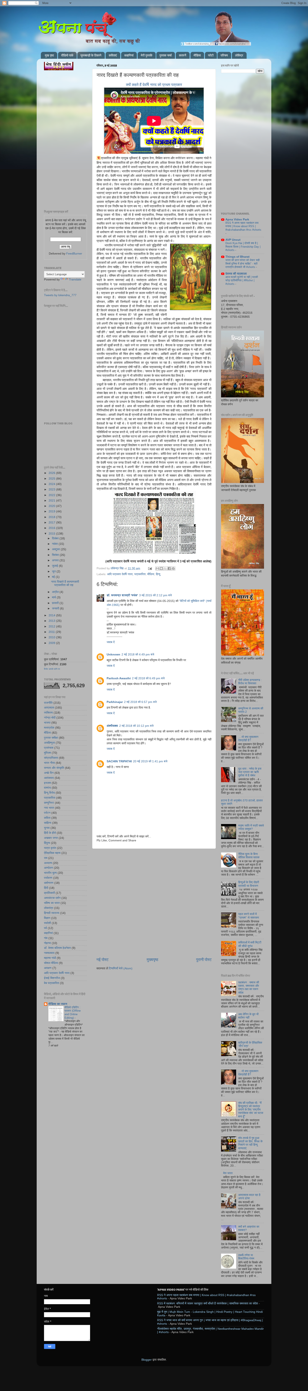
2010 (52, 637)
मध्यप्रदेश (49, 727)
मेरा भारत (228, 1173)
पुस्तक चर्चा (165, 55)
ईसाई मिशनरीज (52, 978)
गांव (46, 938)
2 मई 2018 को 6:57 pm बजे (140, 702)
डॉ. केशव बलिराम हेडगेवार (57, 948)
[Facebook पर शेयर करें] (169, 568)
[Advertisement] (154, 870)
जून (54, 571)
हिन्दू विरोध (49, 792)
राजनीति (48, 702)
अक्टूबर (56, 549)
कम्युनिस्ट (49, 802)
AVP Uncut (233, 239)
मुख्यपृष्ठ (152, 959)
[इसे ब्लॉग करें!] (161, 568)
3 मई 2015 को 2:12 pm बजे (155, 595)
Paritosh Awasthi (119, 678)
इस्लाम (47, 782)
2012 (52, 626)
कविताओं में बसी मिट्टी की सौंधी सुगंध (249, 944)
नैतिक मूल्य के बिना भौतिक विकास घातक (248, 855)
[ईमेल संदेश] (150, 568)
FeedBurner (74, 253)
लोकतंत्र (48, 908)
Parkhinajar (115, 702)
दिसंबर (56, 538)
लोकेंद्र (239, 55)
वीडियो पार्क (67, 55)
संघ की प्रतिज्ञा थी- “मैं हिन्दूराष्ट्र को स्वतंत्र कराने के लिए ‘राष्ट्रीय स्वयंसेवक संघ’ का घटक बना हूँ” (250, 1109)
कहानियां (128, 55)
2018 (52, 517)
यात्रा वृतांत (50, 848)
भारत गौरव (49, 762)
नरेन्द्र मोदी (50, 717)
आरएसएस (49, 707)
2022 (52, 495)
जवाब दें (111, 642)
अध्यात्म (48, 863)
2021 (52, 500)
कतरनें (182, 55)
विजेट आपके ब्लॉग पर (52, 669)
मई (54, 576)
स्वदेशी (47, 923)
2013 (52, 620)
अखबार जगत (51, 837)
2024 (52, 484)
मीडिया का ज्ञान (57, 1004)
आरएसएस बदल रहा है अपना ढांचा (249, 1196)
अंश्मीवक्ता (112, 725)
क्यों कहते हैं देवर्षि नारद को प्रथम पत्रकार (154, 85)
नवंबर (55, 543)
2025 (52, 478)
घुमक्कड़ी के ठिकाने (90, 55)
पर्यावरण (48, 877)
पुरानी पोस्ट (204, 959)
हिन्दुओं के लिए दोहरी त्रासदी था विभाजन (248, 884)
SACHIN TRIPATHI (119, 761)
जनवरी (56, 608)
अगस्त (56, 560)
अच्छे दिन (49, 772)
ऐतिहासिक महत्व (52, 853)
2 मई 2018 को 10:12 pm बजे (136, 725)
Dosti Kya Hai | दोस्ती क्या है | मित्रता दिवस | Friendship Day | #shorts (242, 247)
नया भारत (49, 807)
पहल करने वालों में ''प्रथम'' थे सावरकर (248, 915)
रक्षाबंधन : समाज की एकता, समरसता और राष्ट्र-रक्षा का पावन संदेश (248, 987)
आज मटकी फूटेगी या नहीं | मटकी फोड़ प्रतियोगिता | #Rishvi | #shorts (241, 280)
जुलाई (55, 565)
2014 (52, 615)
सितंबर (56, 555)
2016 (52, 528)
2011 (52, 631)
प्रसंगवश (48, 747)
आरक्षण (48, 968)
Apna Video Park (237, 219)
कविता (47, 817)
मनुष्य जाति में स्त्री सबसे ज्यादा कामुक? (251, 827)
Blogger (146, 1359)
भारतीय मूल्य (50, 872)
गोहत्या (47, 943)
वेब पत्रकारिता (51, 983)
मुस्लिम (47, 752)
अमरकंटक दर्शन (52, 898)
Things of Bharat (237, 256)
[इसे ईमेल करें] (157, 568)
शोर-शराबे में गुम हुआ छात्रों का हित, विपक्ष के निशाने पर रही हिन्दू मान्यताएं (250, 1143)
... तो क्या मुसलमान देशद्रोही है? (248, 738)
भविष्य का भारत (52, 903)
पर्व (45, 928)
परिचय (224, 55)
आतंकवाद (49, 777)
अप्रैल (56, 592)
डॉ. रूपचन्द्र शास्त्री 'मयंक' (122, 595)
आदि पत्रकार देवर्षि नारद (120, 574)
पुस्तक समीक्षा (51, 737)
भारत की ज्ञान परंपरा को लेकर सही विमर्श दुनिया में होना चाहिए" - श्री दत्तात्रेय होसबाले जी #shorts (242, 263)
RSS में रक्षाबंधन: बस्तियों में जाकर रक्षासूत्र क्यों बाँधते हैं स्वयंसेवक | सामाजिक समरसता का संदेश (207, 1303)
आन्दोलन (48, 867)
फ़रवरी (56, 603)
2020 (52, 506)
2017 (52, 522)
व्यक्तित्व (48, 712)
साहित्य (47, 822)
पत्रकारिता (140, 574)
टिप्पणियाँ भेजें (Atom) (120, 968)
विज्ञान (47, 918)
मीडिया (197, 55)
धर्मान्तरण (48, 882)
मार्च (54, 597)
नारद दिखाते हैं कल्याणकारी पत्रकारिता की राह (65, 583)
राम (45, 858)
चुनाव (47, 827)
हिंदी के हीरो (50, 832)
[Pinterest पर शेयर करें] (173, 568)
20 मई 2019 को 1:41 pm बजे (150, 761)
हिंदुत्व (47, 843)
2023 (52, 489)
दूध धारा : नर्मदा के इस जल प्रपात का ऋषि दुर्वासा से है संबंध (249, 772)
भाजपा (47, 722)
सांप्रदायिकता (51, 757)
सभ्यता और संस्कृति (54, 767)
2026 (52, 473)
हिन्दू (158, 574)
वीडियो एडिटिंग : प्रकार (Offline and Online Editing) (73, 1012)
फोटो (211, 55)
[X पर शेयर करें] (165, 568)
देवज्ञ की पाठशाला (236, 273)
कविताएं (113, 55)
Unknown (113, 654)
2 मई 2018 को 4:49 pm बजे (138, 654)
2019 (52, 511)
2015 (52, 533)
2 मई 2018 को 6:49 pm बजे (148, 678)
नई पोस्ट (102, 959)
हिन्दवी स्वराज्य (51, 913)
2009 (52, 643)
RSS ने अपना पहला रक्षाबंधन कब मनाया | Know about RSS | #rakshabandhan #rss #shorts (243, 226)
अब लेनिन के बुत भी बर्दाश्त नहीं (248, 1016)
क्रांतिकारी (49, 892)
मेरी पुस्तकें (146, 55)
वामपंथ (47, 787)
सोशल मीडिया (51, 963)
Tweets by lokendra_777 (60, 295)
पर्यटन (47, 812)
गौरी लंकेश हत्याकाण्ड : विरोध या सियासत (250, 681)
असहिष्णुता (49, 742)
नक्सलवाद (49, 953)
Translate (75, 279)
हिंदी (46, 887)
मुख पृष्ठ (49, 55)
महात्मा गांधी (50, 958)
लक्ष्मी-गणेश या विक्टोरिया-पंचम (246, 1257)
